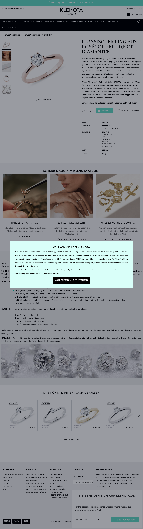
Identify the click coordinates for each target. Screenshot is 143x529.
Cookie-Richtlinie (76, 259)
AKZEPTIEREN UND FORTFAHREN (71, 280)
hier (53, 274)
